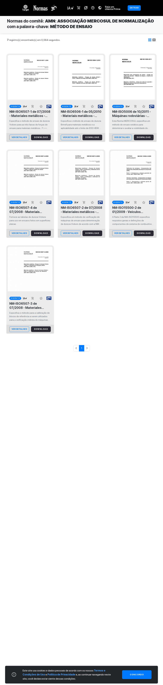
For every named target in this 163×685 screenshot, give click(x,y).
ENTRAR (134, 8)
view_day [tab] (154, 40)
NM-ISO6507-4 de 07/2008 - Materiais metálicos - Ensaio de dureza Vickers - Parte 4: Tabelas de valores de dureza (27, 210)
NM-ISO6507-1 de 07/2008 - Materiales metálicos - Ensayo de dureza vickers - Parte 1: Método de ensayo (29, 114)
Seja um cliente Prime (112, 7)
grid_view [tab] (150, 40)
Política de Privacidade (61, 674)
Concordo (137, 674)
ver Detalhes (19, 137)
